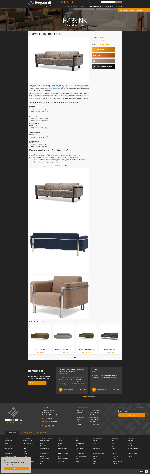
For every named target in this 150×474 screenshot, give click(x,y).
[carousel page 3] (91, 396)
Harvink (70, 27)
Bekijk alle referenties (36, 383)
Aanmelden (131, 415)
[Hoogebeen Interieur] (39, 4)
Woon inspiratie (26, 433)
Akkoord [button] (16, 468)
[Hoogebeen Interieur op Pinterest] (64, 2)
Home (67, 6)
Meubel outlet (109, 6)
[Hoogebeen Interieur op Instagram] (62, 2)
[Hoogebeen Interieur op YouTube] (67, 2)
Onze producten (42, 433)
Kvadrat (77, 157)
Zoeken (119, 2)
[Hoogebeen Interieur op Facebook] (59, 2)
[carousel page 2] (89, 396)
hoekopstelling (56, 88)
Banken (102, 37)
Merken (83, 6)
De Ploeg (70, 157)
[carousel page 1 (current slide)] (85, 396)
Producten (74, 6)
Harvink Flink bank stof (79, 27)
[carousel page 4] (94, 396)
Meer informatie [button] (16, 464)
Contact (118, 6)
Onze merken (12, 433)
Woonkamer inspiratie (95, 6)
